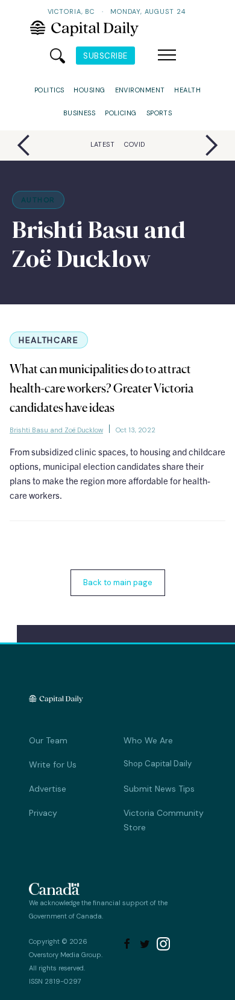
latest (102, 144)
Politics (49, 90)
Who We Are (148, 740)
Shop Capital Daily (158, 763)
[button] (167, 55)
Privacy (43, 812)
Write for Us (53, 764)
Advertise (47, 788)
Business (79, 113)
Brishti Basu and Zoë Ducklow (56, 430)
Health (187, 90)
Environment (140, 90)
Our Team (48, 740)
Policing (121, 113)
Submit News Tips (159, 788)
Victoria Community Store (164, 820)
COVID (134, 144)
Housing (89, 90)
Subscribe (105, 56)
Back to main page (117, 582)
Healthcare (49, 340)
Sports (159, 113)
